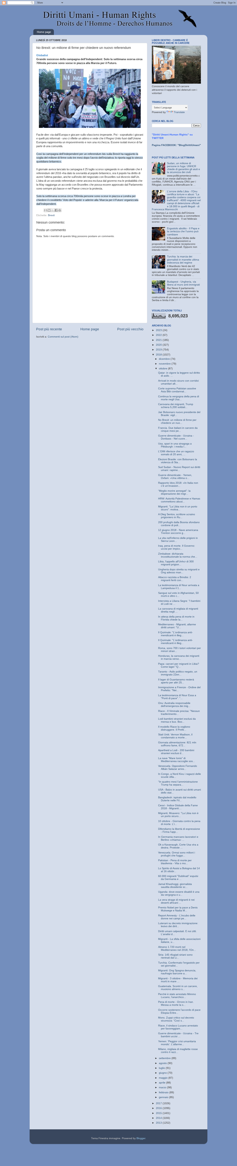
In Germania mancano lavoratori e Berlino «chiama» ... (178, 838)
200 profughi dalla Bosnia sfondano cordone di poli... (179, 524)
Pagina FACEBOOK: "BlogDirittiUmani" (176, 145)
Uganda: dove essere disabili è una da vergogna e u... (178, 893)
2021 (159, 340)
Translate (179, 112)
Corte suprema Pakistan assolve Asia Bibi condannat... (177, 390)
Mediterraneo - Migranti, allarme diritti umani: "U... (177, 626)
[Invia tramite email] (45, 210)
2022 (159, 335)
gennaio (164, 1097)
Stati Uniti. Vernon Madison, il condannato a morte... (175, 736)
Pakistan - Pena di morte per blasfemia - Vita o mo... (175, 862)
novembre (165, 363)
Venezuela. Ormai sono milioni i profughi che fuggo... (176, 854)
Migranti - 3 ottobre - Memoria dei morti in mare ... (178, 980)
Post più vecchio (130, 329)
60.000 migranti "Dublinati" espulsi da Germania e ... (178, 877)
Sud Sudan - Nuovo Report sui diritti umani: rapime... (179, 469)
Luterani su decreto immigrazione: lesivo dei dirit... (178, 925)
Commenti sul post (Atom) (63, 336)
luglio (162, 1068)
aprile (162, 1082)
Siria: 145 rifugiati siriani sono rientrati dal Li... (175, 956)
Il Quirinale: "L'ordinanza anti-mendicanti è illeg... (175, 634)
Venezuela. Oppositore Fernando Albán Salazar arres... (177, 767)
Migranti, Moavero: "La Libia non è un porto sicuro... (178, 815)
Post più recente (49, 329)
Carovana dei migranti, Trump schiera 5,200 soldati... (175, 406)
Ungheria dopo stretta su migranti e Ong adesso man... (179, 571)
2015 (159, 1113)
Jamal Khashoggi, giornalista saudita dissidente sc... (175, 885)
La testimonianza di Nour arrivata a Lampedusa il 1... (178, 587)
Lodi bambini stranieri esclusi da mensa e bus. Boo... (177, 720)
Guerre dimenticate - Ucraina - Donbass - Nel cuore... (176, 437)
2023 (159, 330)
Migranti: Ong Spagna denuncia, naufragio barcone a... (177, 972)
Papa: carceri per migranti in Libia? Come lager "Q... (178, 665)
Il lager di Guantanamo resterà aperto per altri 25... (176, 681)
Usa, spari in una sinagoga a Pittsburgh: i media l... (175, 445)
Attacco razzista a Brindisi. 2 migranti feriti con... (174, 579)
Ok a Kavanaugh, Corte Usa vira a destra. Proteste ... (178, 846)
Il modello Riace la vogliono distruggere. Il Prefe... (174, 728)
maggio (163, 1077)
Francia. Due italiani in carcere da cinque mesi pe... (178, 429)
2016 (159, 1108)
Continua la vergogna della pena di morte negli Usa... (178, 398)
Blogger (140, 1138)
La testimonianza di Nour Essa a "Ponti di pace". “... (177, 697)
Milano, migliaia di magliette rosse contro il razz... (178, 1050)
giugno (163, 1072)
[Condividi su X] (52, 210)
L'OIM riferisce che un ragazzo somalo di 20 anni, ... (176, 453)
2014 (159, 1118)
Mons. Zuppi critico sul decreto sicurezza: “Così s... (176, 1019)
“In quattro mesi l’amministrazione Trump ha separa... (178, 783)
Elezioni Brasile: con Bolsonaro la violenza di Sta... (177, 461)
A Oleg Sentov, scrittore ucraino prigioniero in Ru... (176, 516)
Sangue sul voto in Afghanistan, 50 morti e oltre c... (178, 594)
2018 (159, 354)
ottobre (163, 368)
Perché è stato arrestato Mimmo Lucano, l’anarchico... (177, 996)
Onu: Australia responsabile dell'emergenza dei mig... (174, 704)
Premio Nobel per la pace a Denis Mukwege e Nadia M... (178, 909)
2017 (159, 1103)
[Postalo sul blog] (49, 210)
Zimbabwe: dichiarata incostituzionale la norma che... (177, 555)
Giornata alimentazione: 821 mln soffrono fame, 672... (177, 744)
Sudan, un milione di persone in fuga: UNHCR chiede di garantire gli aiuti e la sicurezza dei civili (183, 168)
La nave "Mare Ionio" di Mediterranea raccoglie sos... (176, 760)
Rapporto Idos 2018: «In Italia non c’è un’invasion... (178, 484)
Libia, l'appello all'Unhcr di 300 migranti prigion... (176, 563)
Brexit (51, 215)
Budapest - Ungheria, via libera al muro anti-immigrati (183, 283)
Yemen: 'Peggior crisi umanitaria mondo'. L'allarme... (177, 1043)
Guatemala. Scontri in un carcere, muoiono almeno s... (178, 988)
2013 (159, 1122)
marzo (163, 1087)
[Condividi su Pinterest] (59, 210)
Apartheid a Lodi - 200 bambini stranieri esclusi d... (176, 752)
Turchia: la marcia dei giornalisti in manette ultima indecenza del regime (183, 259)
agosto (163, 1063)
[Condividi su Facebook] (56, 210)
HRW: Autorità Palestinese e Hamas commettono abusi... (179, 500)
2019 (159, 349)
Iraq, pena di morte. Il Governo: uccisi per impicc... (176, 547)
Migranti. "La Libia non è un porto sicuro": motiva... (177, 508)
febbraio (164, 1092)
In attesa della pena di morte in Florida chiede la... (176, 618)
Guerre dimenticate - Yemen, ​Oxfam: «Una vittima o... (175, 476)
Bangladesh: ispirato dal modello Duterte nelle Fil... (177, 799)
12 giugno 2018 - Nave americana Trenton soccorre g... (178, 531)
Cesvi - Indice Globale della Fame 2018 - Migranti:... (178, 807)
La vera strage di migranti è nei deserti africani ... (176, 901)
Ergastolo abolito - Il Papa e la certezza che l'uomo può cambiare (183, 231)
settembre (165, 1058)
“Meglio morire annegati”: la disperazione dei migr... (174, 492)
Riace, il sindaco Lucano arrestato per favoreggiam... (178, 1027)
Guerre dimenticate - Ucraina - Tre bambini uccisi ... (178, 1035)
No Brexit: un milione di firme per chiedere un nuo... (177, 421)
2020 (159, 344)
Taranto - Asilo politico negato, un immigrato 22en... (177, 673)
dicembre (165, 359)
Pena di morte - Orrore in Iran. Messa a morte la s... (176, 1003)
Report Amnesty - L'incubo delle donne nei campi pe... (176, 917)
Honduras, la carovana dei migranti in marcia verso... (178, 657)
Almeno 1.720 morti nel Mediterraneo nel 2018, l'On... (177, 948)
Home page (44, 31)
